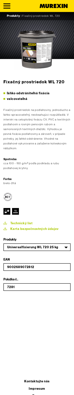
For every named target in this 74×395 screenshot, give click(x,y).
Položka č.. (10, 279)
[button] (6, 389)
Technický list (21, 223)
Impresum (37, 388)
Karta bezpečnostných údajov (34, 229)
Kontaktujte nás (37, 381)
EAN (6, 259)
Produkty (13, 16)
